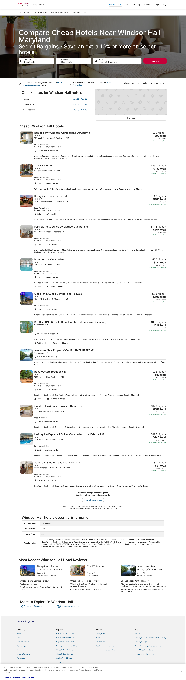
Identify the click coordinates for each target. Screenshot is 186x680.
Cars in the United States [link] (65, 638)
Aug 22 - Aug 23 (80, 99)
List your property (132, 4)
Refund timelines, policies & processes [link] (148, 646)
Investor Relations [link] (23, 654)
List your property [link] (23, 642)
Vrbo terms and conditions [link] (105, 646)
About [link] (19, 634)
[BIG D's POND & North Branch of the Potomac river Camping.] (93, 332)
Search (155, 61)
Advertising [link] (21, 658)
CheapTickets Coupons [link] (64, 654)
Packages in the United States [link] (67, 646)
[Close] (182, 671)
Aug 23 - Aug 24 (80, 104)
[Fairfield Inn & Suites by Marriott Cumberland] (93, 239)
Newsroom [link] (21, 650)
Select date (29, 62)
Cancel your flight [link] (141, 642)
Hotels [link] (35, 12)
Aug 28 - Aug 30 (80, 110)
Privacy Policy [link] (101, 634)
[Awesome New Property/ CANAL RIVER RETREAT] (93, 357)
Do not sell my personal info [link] (105, 650)
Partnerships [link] (21, 646)
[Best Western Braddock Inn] (93, 385)
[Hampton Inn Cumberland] (93, 272)
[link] (38, 606)
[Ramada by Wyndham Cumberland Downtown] (93, 145)
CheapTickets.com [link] (23, 12)
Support (147, 4)
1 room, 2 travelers (108, 62)
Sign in (166, 4)
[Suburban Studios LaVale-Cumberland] (93, 474)
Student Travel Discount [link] (64, 658)
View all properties (93, 500)
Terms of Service (27, 677)
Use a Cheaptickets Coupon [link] (145, 650)
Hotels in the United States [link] (65, 634)
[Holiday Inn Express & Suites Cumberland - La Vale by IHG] (93, 444)
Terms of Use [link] (100, 642)
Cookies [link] (98, 638)
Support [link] (137, 634)
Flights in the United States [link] (65, 642)
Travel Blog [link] (60, 662)
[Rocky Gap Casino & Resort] (93, 207)
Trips (157, 4)
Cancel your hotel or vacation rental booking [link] (150, 638)
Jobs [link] (18, 638)
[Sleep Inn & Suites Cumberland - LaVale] (93, 304)
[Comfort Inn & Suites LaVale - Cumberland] (93, 416)
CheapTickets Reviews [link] (64, 650)
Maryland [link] (62, 12)
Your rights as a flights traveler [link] (145, 654)
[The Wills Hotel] (93, 177)
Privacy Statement (12, 677)
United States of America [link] (48, 12)
